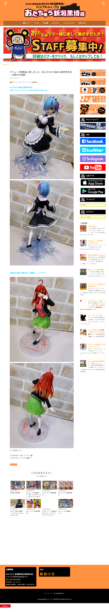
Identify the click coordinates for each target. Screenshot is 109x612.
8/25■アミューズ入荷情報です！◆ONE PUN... (96, 241)
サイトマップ (48, 593)
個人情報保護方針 (59, 593)
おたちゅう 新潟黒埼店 (53, 599)
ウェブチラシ (56, 23)
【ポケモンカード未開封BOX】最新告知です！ (96, 285)
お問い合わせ (82, 23)
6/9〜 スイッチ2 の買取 (95, 315)
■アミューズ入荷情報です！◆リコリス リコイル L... (96, 345)
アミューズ (14, 464)
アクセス (36, 23)
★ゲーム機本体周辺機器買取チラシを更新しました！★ (96, 362)
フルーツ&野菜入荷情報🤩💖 (96, 330)
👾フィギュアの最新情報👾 (95, 269)
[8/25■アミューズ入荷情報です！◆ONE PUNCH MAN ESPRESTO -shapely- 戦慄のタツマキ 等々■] (83, 243)
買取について (26, 23)
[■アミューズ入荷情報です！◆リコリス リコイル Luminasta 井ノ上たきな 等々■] (83, 347)
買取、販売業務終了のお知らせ (96, 255)
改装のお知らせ (92, 226)
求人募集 (45, 23)
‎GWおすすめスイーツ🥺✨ (95, 301)
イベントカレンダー (69, 23)
